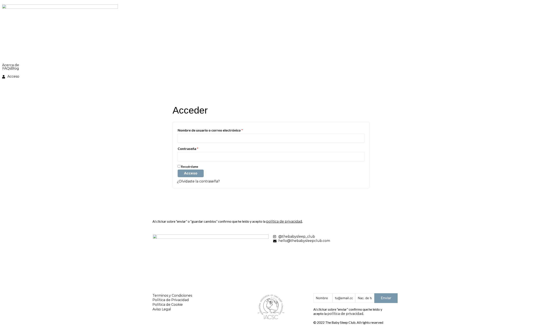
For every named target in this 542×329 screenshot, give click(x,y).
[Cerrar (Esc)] (537, 4)
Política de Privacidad (170, 300)
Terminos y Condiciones (172, 295)
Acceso (190, 173)
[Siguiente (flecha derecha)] (534, 164)
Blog (15, 68)
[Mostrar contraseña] (360, 156)
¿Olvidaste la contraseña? (198, 181)
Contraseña (197, 148)
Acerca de (10, 65)
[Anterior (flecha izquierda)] (7, 164)
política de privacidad (284, 221)
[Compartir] (528, 4)
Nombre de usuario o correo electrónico (219, 130)
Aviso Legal (161, 309)
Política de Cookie (167, 305)
